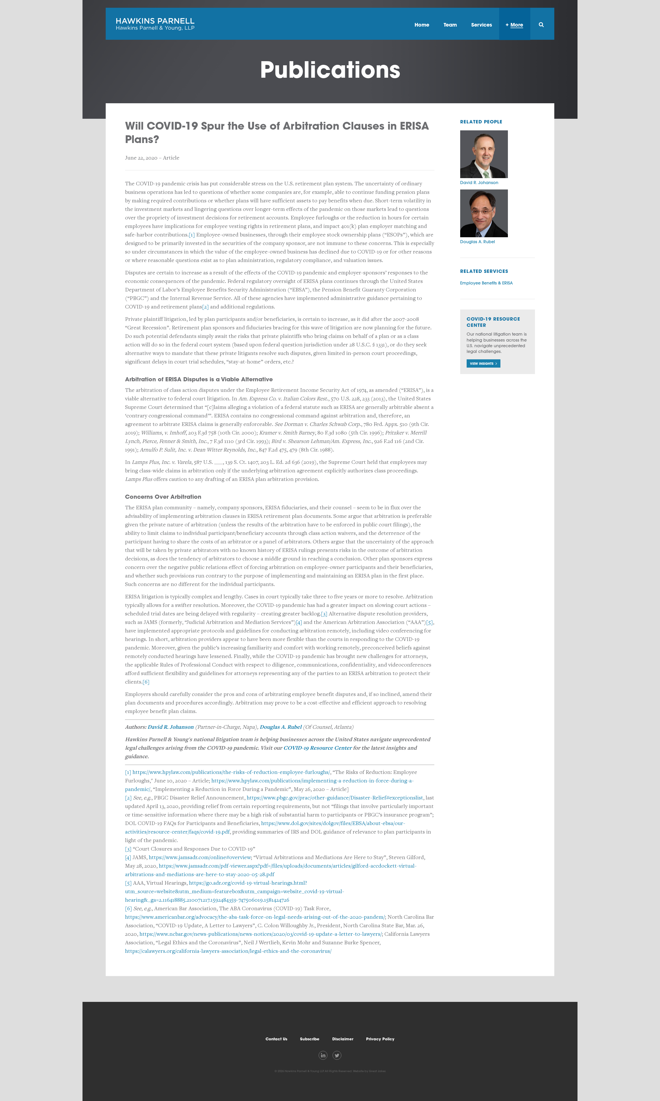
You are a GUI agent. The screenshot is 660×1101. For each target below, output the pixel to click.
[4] (299, 622)
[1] (192, 235)
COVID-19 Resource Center (317, 748)
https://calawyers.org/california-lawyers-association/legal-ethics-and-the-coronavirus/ (228, 951)
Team (450, 24)
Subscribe (309, 1039)
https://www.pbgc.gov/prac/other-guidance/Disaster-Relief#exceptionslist (335, 798)
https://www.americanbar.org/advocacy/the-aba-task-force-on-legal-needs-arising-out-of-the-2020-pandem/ (255, 917)
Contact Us (276, 1039)
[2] (205, 307)
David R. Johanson (170, 727)
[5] (429, 622)
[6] (146, 682)
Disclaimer (342, 1039)
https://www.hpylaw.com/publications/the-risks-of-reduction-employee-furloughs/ (231, 772)
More (516, 24)
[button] (483, 363)
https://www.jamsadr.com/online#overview (200, 857)
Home (422, 24)
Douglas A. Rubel (280, 727)
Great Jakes (377, 1071)
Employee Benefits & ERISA (486, 283)
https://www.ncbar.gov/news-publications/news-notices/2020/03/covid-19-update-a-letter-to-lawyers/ (260, 934)
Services (481, 24)
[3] (324, 614)
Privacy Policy (380, 1039)
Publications (330, 69)
